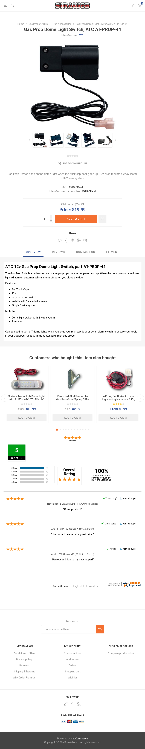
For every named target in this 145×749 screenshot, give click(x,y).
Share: (72, 233)
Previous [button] (30, 140)
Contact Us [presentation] (85, 252)
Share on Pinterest (72, 240)
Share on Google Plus (79, 240)
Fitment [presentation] (112, 252)
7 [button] (74, 429)
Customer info (72, 653)
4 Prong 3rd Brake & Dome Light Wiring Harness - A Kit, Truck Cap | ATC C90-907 (118, 399)
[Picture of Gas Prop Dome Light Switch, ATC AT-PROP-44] (40, 140)
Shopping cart (72, 671)
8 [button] (77, 429)
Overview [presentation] (33, 252)
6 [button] (71, 429)
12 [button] (88, 429)
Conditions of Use (24, 653)
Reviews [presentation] (58, 252)
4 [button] (65, 429)
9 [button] (80, 429)
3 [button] (63, 429)
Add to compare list (75, 163)
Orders (72, 665)
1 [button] (57, 430)
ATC (81, 35)
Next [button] (115, 140)
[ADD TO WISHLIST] (102, 219)
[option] (40, 140)
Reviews (24, 665)
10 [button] (82, 429)
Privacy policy (24, 659)
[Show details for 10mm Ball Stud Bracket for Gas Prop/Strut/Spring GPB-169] (72, 379)
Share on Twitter (60, 240)
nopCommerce (79, 738)
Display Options (60, 586)
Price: (65, 209)
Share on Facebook (66, 240)
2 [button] (60, 429)
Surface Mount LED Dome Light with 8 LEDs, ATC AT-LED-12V (26, 398)
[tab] (33, 252)
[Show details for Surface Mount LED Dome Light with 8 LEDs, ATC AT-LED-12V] (26, 379)
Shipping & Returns (24, 671)
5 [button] (68, 429)
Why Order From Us (24, 677)
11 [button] (85, 429)
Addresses (72, 659)
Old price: (67, 204)
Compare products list (121, 653)
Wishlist (72, 677)
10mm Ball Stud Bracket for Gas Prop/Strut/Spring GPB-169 (72, 399)
